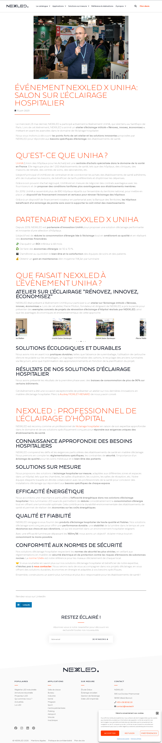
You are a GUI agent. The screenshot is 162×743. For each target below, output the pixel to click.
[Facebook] (16, 728)
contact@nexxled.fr (125, 706)
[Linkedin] (28, 728)
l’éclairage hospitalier (88, 426)
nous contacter (42, 566)
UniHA (19, 163)
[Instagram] (22, 728)
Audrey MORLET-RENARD (75, 394)
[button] (157, 713)
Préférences (149, 733)
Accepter (110, 733)
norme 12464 (36, 558)
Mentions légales (136, 738)
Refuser (130, 733)
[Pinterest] (34, 728)
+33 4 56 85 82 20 (124, 702)
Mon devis (144, 6)
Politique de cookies (123, 738)
